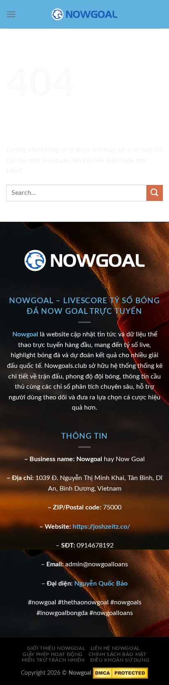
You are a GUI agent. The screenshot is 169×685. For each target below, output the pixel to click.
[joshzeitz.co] (84, 14)
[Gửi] (154, 193)
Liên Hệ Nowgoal (115, 648)
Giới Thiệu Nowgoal (56, 648)
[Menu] (11, 14)
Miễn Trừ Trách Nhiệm (53, 660)
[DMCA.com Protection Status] (120, 673)
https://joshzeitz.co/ (101, 526)
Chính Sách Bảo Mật (117, 654)
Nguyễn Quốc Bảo (101, 583)
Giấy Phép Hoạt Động (53, 654)
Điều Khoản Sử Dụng (119, 660)
